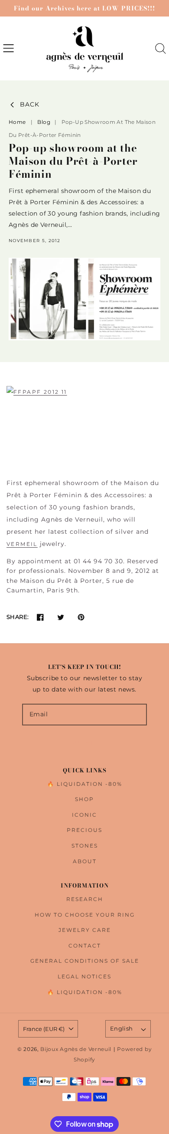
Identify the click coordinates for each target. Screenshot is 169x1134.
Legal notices (84, 976)
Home (17, 122)
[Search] (160, 48)
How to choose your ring (85, 914)
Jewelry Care (84, 930)
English (121, 1028)
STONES (85, 845)
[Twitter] (60, 617)
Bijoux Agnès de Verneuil (75, 1049)
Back (29, 104)
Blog (44, 122)
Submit (84, 742)
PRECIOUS (84, 830)
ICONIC (84, 814)
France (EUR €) (44, 1028)
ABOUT (85, 861)
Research (84, 899)
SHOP (84, 799)
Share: (17, 616)
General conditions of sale (84, 961)
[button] (8, 48)
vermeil (22, 544)
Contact (84, 945)
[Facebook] (40, 617)
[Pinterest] (81, 617)
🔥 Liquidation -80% (84, 784)
